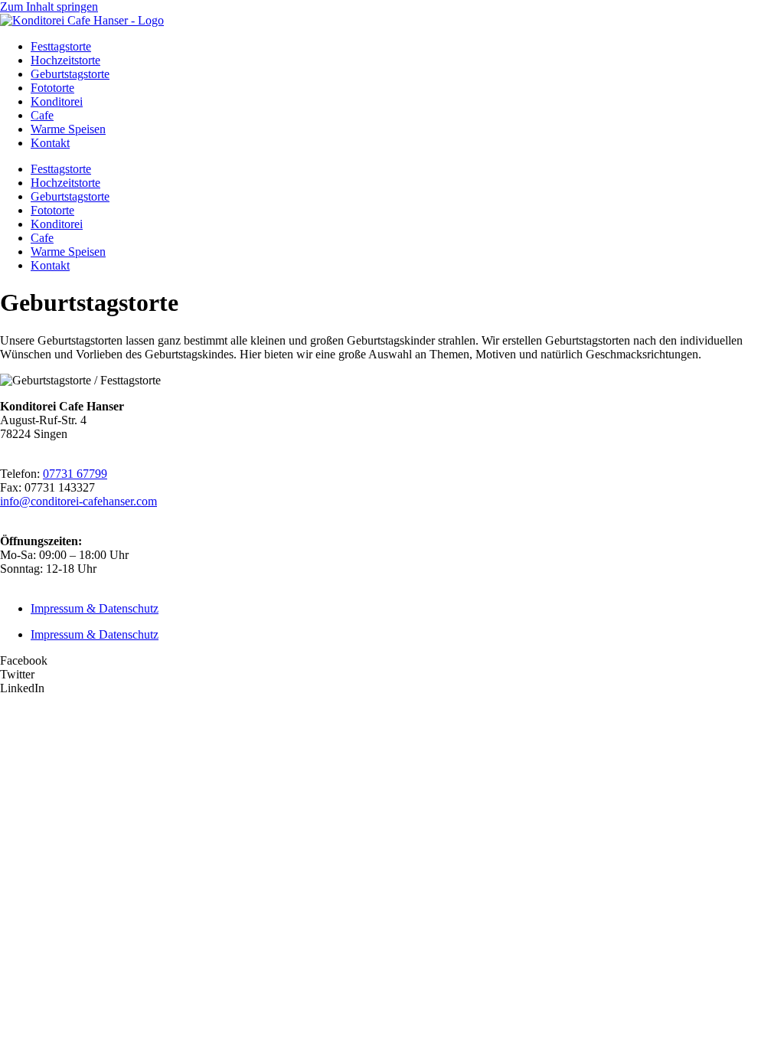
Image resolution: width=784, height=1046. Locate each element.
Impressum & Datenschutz (94, 608)
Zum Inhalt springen (49, 6)
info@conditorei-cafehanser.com (78, 501)
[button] (392, 661)
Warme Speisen (68, 129)
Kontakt (50, 142)
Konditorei (57, 101)
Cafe (42, 115)
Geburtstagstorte (70, 73)
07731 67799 (75, 473)
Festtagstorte (61, 46)
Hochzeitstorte (65, 60)
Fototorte (52, 87)
